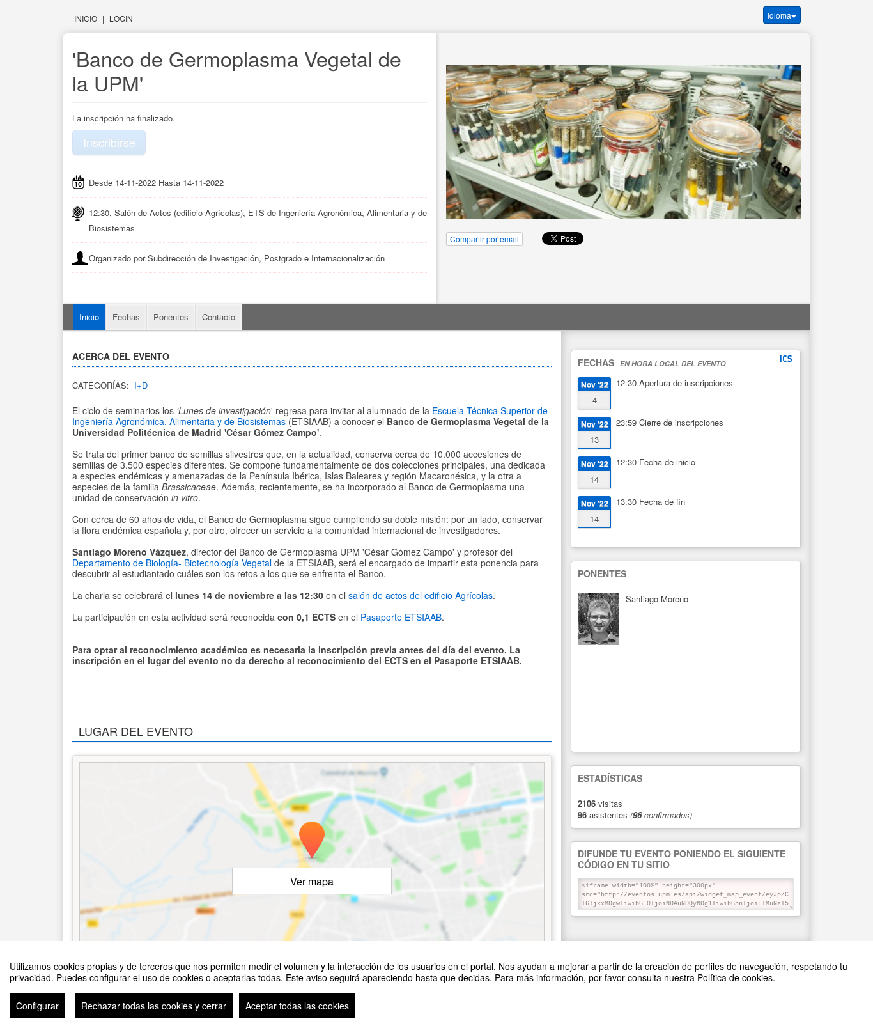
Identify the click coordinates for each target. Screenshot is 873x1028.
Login (121, 18)
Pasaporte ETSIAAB (401, 617)
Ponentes (171, 317)
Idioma (779, 15)
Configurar (37, 1005)
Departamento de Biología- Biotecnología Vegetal (172, 562)
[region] (436, 984)
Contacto (218, 317)
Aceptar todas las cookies (297, 1005)
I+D (141, 385)
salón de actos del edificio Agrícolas (420, 595)
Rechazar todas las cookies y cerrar (153, 1005)
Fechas (126, 317)
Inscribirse (109, 142)
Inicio (85, 18)
